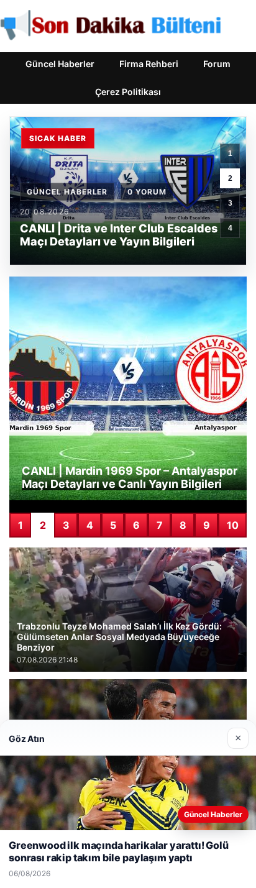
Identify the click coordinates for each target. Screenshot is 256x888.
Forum (217, 63)
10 (233, 525)
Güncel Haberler (59, 63)
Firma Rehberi (148, 63)
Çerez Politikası (128, 91)
